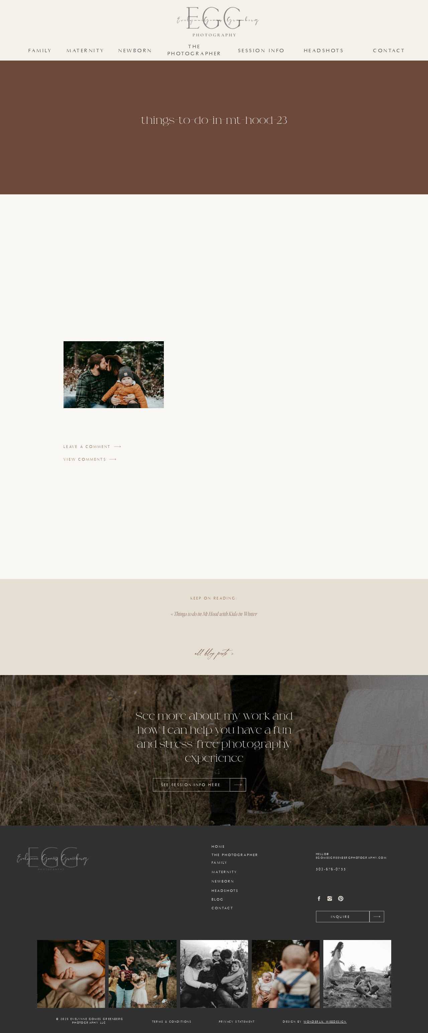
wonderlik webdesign (325, 1022)
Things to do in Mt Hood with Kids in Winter (215, 613)
